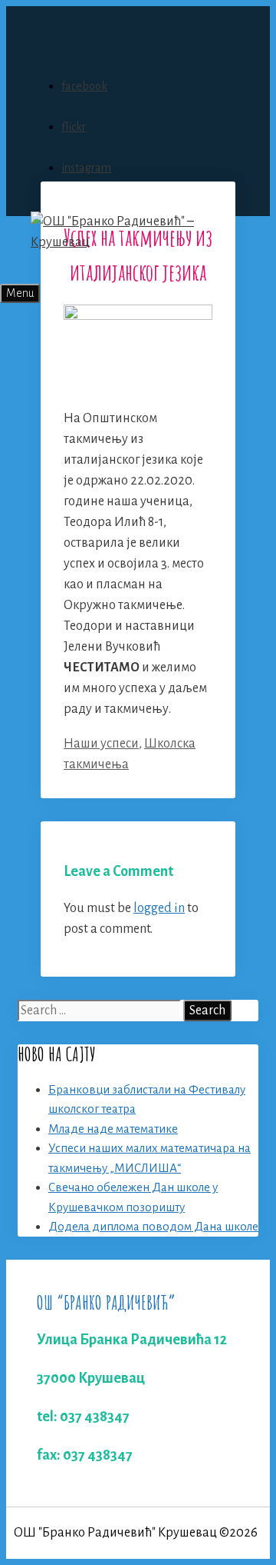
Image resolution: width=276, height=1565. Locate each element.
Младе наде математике (113, 1128)
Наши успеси (101, 744)
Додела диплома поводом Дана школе (153, 1226)
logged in (159, 908)
